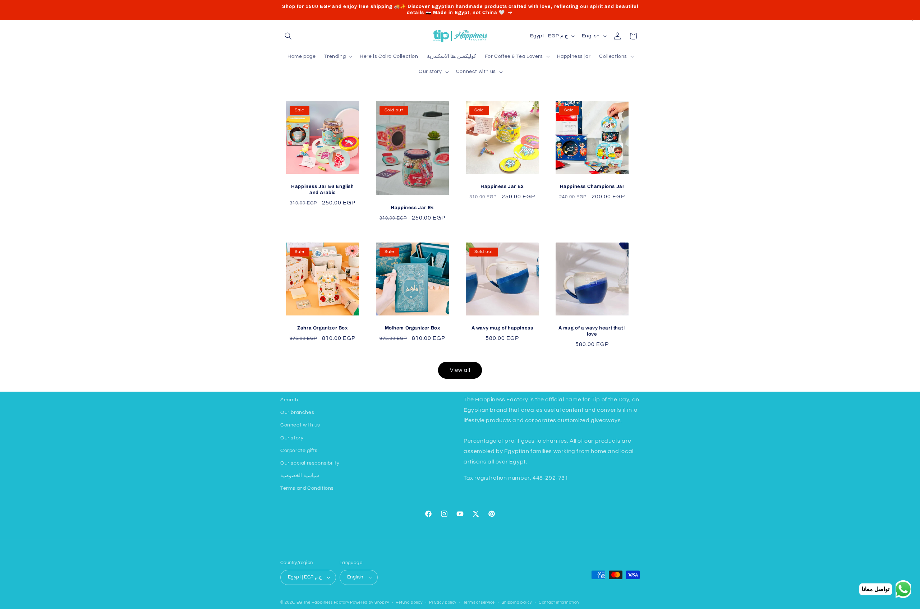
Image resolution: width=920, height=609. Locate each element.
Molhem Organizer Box (412, 328)
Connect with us (300, 425)
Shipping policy (517, 602)
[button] (288, 36)
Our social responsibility (310, 463)
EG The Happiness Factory (323, 602)
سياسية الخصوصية (299, 475)
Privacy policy (442, 602)
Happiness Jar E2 (502, 186)
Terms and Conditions (307, 488)
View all (460, 370)
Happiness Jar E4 (412, 207)
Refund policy (409, 602)
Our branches (297, 412)
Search (289, 399)
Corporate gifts (299, 450)
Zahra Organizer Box (322, 328)
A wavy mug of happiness (502, 328)
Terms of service (479, 602)
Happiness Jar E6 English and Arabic (322, 189)
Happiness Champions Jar (592, 186)
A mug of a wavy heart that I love (592, 331)
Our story (291, 437)
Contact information (559, 602)
